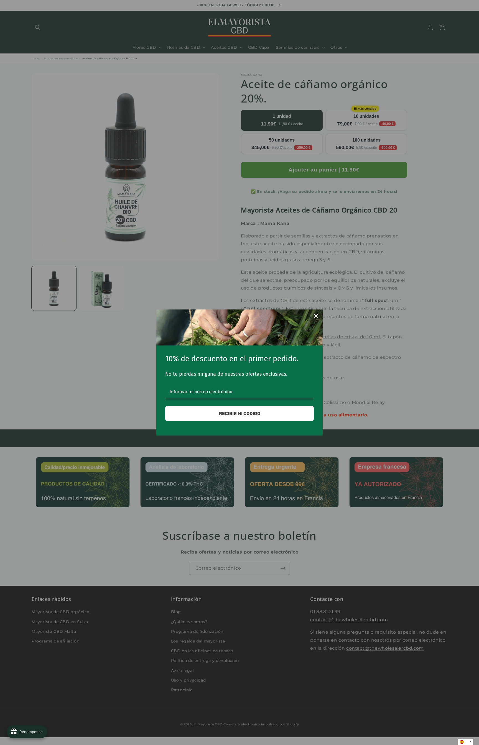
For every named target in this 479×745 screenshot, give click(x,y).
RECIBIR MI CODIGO (239, 413)
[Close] (316, 316)
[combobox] (465, 742)
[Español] (465, 742)
